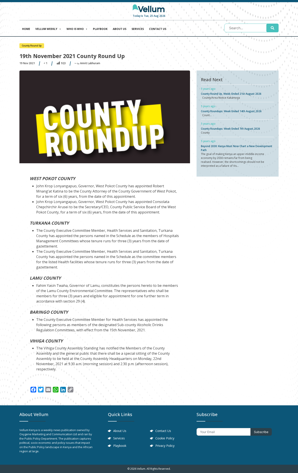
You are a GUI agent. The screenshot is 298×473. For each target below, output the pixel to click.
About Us (119, 29)
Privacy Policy (165, 446)
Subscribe (261, 432)
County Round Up (32, 45)
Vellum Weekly (46, 29)
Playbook (100, 29)
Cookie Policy (164, 438)
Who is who (75, 29)
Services (138, 29)
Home (26, 29)
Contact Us (157, 29)
